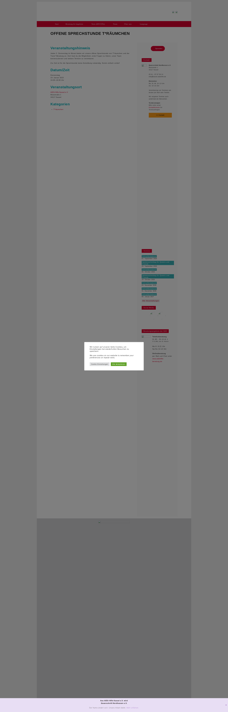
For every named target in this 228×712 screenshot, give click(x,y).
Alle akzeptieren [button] (118, 364)
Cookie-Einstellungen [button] (99, 364)
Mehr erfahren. (132, 708)
